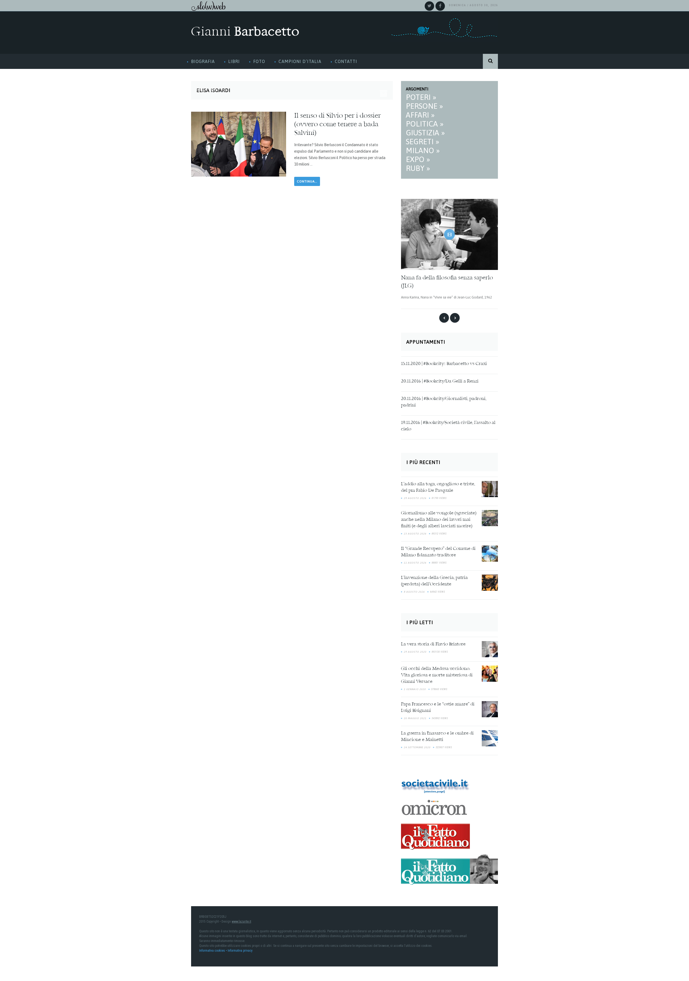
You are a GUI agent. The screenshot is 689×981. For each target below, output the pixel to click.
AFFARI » (420, 115)
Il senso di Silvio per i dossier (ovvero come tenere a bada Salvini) (337, 124)
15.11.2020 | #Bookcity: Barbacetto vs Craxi (444, 361)
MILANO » (423, 150)
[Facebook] (440, 6)
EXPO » (418, 159)
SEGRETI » (422, 141)
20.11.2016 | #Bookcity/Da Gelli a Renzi (440, 378)
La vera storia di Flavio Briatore (433, 641)
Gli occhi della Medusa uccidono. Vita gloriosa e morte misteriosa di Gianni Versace (437, 672)
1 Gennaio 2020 (415, 686)
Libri (234, 61)
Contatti (346, 61)
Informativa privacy (240, 948)
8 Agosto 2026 (414, 589)
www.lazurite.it (241, 919)
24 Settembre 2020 (417, 744)
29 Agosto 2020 (415, 649)
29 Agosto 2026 (415, 495)
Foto (259, 61)
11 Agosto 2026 (415, 560)
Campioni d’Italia (300, 61)
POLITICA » (425, 123)
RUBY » (418, 168)
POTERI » (421, 97)
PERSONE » (424, 106)
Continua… (307, 181)
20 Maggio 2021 (415, 715)
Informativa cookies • (213, 948)
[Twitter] (429, 6)
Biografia (203, 61)
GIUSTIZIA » (425, 132)
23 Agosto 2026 (415, 531)
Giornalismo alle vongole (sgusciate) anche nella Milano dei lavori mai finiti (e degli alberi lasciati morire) (438, 517)
